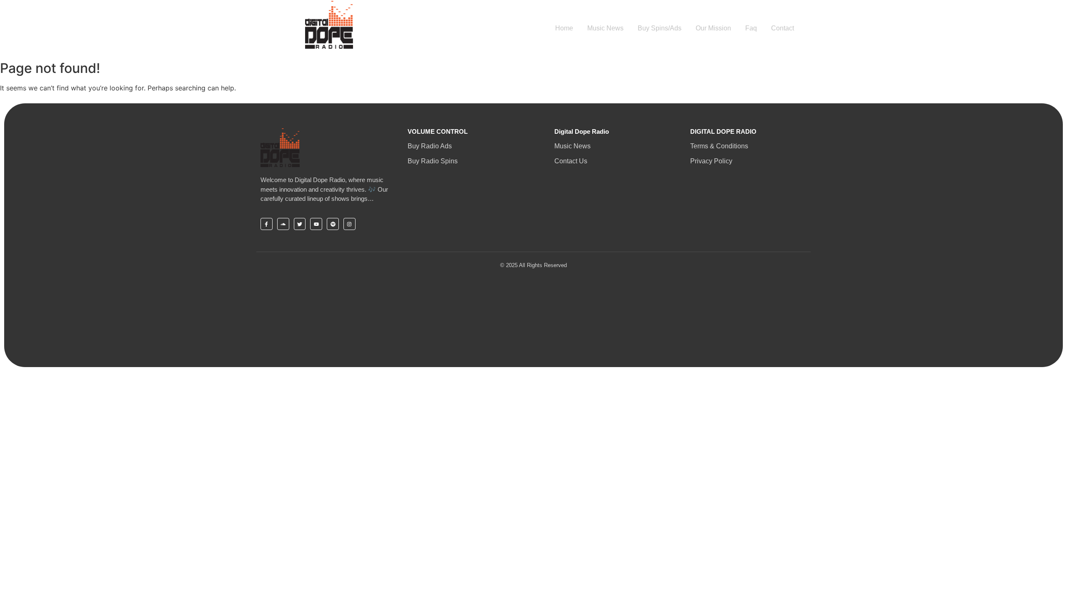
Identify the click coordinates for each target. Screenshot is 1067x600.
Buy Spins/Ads (659, 28)
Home (564, 28)
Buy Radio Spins (433, 161)
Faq (751, 28)
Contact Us (570, 161)
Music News (605, 28)
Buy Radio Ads (430, 146)
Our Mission (713, 28)
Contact (782, 28)
